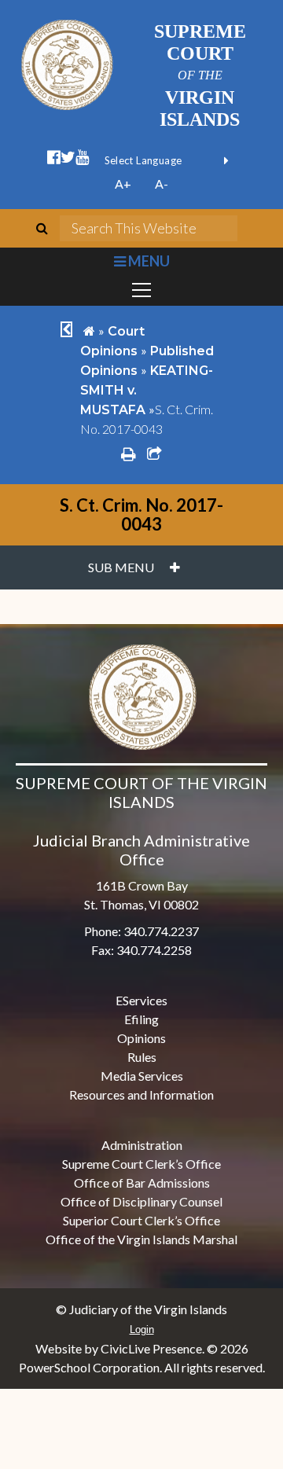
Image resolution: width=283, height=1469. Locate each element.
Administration (141, 1144)
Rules (141, 1056)
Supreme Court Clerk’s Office (141, 1163)
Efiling (141, 1019)
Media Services (142, 1075)
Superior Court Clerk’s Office (141, 1220)
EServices (141, 1000)
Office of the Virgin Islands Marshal (141, 1239)
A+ (123, 183)
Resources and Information (141, 1094)
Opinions (141, 1037)
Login (142, 1329)
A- (161, 183)
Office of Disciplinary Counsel (141, 1201)
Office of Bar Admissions (142, 1182)
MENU (147, 261)
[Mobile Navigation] (141, 290)
